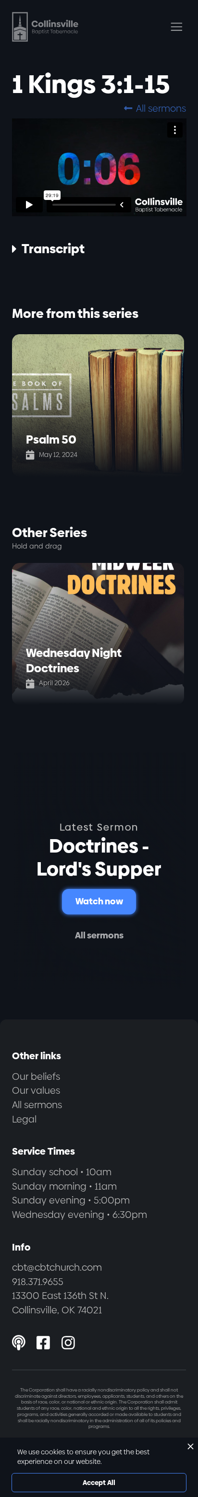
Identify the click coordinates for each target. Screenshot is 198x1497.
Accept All (99, 1482)
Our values (36, 1090)
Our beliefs (36, 1076)
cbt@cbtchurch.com (57, 1267)
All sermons (155, 108)
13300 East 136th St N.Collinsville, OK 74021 (60, 1303)
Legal (24, 1119)
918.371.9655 (37, 1281)
